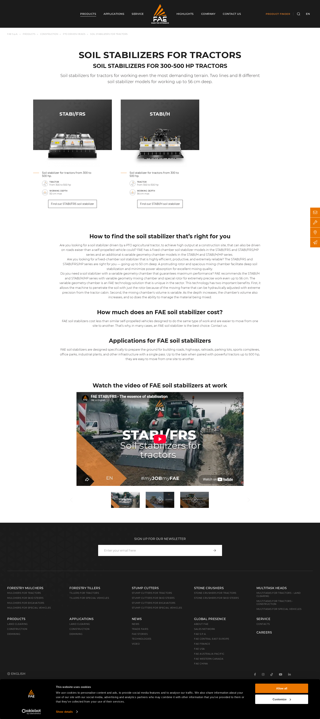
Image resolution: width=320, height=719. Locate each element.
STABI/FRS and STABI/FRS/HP (237, 250)
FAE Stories (140, 634)
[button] (71, 500)
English (17, 674)
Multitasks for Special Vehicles (278, 609)
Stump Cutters (145, 588)
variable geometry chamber (131, 273)
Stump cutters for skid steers (153, 598)
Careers (264, 632)
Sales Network (204, 629)
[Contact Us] (315, 212)
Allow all (281, 688)
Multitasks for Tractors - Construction (274, 603)
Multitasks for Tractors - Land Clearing (278, 594)
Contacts (263, 624)
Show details (64, 711)
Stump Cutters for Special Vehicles (157, 607)
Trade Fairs (140, 629)
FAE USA (199, 648)
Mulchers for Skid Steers (25, 598)
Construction (49, 34)
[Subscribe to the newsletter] (315, 242)
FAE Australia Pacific (209, 653)
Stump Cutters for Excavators (153, 603)
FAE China (201, 663)
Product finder (278, 13)
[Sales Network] (315, 232)
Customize (279, 699)
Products (29, 34)
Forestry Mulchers (25, 588)
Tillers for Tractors (84, 593)
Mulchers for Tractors (24, 593)
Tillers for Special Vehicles (89, 598)
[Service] (315, 222)
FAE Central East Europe (211, 638)
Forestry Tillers (84, 588)
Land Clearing (79, 624)
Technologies (141, 638)
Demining (13, 634)
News (137, 619)
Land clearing (17, 624)
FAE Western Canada (208, 658)
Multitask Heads (271, 588)
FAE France (202, 643)
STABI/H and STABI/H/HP (205, 254)
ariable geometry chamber (145, 254)
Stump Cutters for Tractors (152, 593)
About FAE (201, 624)
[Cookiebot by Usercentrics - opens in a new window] (31, 712)
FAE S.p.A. (12, 34)
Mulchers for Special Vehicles (29, 607)
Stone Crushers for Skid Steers (216, 598)
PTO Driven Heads (74, 34)
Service (263, 619)
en (308, 14)
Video (136, 643)
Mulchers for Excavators (25, 603)
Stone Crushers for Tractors (215, 593)
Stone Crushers (209, 588)
